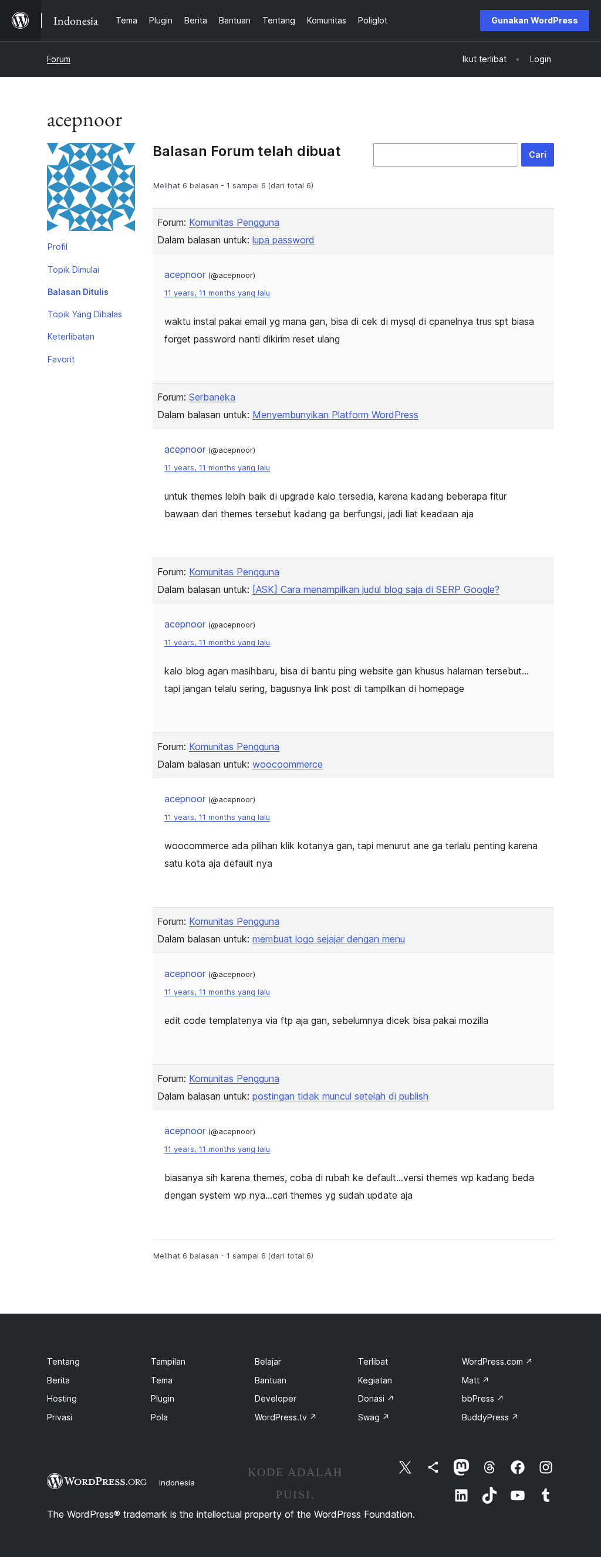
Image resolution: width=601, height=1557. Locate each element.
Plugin (162, 1398)
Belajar (268, 1361)
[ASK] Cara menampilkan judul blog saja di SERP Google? (375, 589)
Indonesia (177, 1482)
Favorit (61, 359)
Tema (162, 1380)
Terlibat (373, 1361)
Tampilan (168, 1361)
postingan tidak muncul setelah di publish (340, 1096)
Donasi (376, 1398)
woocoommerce (287, 764)
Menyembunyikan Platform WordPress (335, 414)
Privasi (59, 1417)
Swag (374, 1417)
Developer (275, 1398)
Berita (58, 1380)
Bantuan (270, 1380)
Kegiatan (375, 1380)
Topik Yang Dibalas (85, 314)
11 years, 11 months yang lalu (217, 293)
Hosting (62, 1398)
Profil (57, 247)
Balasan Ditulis (78, 292)
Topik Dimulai (73, 269)
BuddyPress (490, 1417)
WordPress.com (497, 1361)
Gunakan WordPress (534, 20)
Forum (58, 59)
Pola (159, 1417)
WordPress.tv (286, 1417)
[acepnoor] (91, 189)
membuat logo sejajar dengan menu (328, 939)
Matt (475, 1380)
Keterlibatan (71, 336)
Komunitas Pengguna (234, 222)
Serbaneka (212, 397)
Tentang (63, 1361)
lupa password (283, 240)
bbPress (483, 1398)
